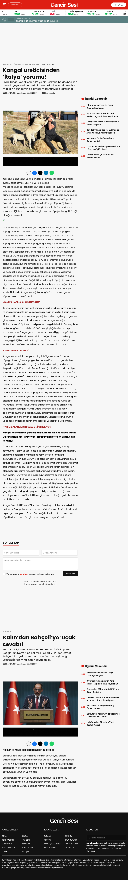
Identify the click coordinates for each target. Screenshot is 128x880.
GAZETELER (69, 847)
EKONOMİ (26, 844)
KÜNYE (4, 851)
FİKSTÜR (47, 840)
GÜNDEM (16, 64)
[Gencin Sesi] (64, 5)
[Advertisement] (103, 78)
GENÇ (4, 836)
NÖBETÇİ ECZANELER (52, 844)
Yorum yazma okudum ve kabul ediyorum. (30, 574)
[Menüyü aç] (5, 4)
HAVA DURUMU (71, 840)
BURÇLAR (48, 836)
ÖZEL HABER (7, 844)
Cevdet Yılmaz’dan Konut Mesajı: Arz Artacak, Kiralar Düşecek (102, 131)
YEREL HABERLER (8, 847)
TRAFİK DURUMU (71, 844)
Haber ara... (15, 5)
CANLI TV (68, 836)
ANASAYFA (7, 64)
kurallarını (24, 574)
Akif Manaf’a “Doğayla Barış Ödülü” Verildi (100, 139)
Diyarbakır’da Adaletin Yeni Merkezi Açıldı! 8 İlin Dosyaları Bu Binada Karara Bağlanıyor (102, 115)
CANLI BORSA (27, 847)
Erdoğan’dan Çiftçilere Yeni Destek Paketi (100, 156)
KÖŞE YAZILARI (8, 840)
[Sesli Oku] (28, 173)
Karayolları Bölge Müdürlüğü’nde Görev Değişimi (102, 123)
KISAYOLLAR (51, 829)
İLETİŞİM (25, 851)
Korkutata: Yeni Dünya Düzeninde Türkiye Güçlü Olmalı (103, 148)
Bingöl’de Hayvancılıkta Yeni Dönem (34, 20)
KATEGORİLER (10, 829)
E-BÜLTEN (92, 829)
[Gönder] (123, 838)
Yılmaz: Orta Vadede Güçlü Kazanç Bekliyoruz (100, 106)
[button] (9, 19)
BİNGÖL (25, 836)
